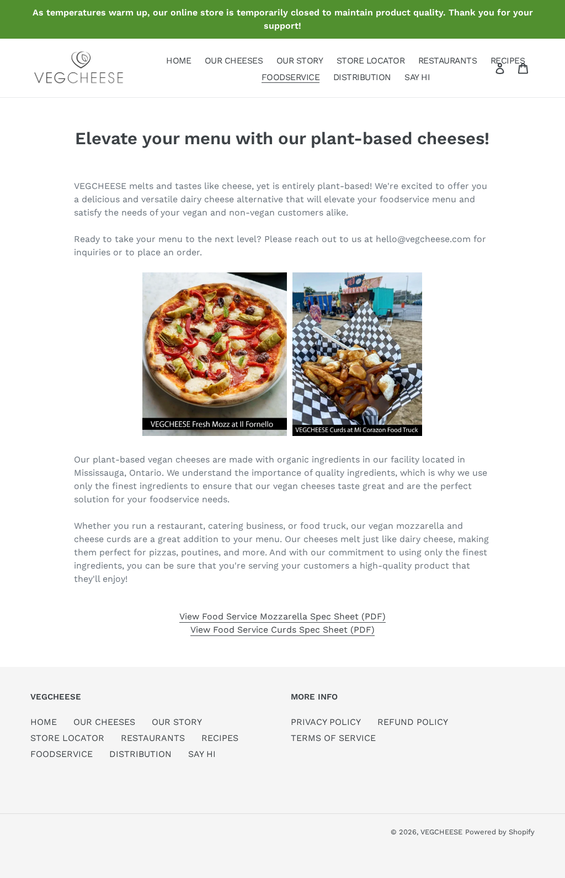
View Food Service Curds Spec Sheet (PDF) (282, 629)
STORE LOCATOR (67, 738)
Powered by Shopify (500, 832)
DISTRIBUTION (140, 754)
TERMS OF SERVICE (333, 738)
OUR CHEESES (104, 722)
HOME (43, 722)
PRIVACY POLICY (326, 722)
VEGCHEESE (441, 832)
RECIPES (219, 738)
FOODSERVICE (61, 754)
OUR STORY (177, 722)
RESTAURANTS (153, 738)
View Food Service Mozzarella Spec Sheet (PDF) (282, 616)
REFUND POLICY (412, 722)
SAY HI (202, 754)
